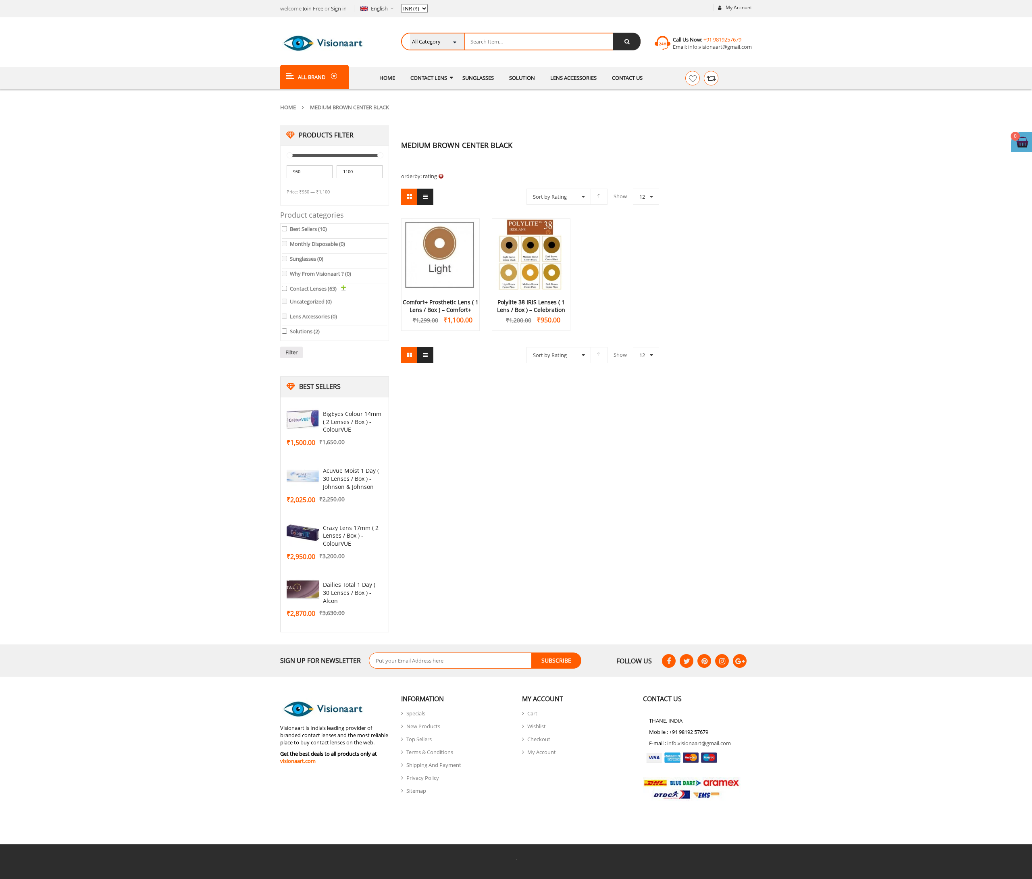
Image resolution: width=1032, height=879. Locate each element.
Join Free (313, 8)
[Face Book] (669, 661)
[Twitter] (686, 661)
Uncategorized (311, 301)
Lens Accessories (313, 316)
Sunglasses (306, 258)
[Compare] (711, 78)
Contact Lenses (313, 288)
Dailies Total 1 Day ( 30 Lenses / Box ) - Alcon (349, 593)
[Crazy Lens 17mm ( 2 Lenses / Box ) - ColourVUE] (303, 533)
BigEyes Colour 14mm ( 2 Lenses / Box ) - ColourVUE (352, 422)
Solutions (305, 331)
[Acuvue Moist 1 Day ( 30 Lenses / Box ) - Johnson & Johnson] (303, 476)
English (379, 8)
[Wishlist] (692, 78)
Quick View (440, 239)
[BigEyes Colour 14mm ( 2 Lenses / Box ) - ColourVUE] (303, 419)
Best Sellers (308, 229)
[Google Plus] (740, 661)
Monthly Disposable (317, 243)
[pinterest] (704, 661)
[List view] (425, 197)
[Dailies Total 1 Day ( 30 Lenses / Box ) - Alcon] (303, 590)
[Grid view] (409, 197)
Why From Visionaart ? (320, 273)
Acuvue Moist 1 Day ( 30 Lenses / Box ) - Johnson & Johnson (351, 478)
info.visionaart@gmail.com (719, 46)
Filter (291, 352)
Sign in (339, 8)
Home (288, 107)
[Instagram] (722, 661)
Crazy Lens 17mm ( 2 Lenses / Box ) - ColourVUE (351, 536)
